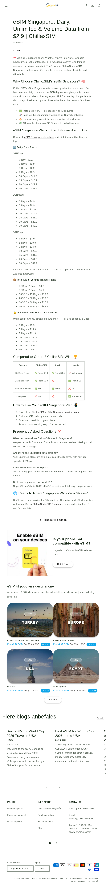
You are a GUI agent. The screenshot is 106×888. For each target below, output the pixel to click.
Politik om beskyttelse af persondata (47, 878)
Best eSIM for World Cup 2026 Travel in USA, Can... (25, 735)
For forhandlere (45, 821)
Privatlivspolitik (14, 821)
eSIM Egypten (59, 687)
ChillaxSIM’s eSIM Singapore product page (56, 412)
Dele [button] (18, 50)
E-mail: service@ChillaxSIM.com (81, 817)
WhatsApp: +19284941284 (81, 808)
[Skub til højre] (59, 788)
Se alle (53, 699)
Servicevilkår (93, 881)
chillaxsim (25, 878)
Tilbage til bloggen (55, 519)
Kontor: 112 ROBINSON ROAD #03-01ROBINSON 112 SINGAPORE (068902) (83, 828)
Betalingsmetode (46, 815)
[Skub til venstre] (47, 788)
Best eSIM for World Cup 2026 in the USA (74, 733)
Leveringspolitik (78, 881)
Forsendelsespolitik (16, 815)
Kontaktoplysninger (74, 878)
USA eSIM (11, 687)
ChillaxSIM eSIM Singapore (48, 504)
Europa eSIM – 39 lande (63, 640)
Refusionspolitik (15, 808)
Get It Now (63, 564)
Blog (40, 828)
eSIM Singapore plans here (39, 137)
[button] (6, 5)
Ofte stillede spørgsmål (49, 808)
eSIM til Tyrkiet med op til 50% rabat (23, 640)
